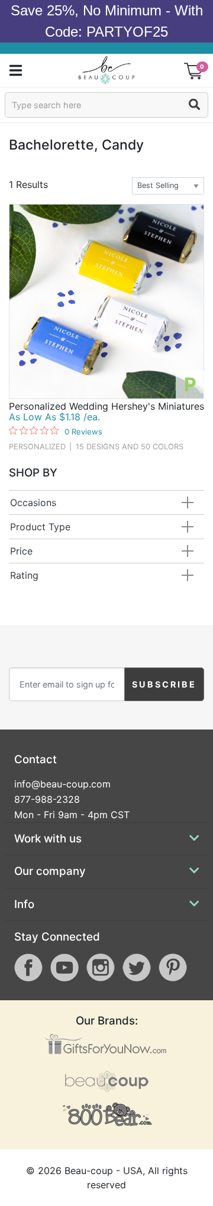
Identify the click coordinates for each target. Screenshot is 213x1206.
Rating (24, 575)
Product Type (40, 527)
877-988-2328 (47, 799)
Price (21, 551)
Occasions (33, 502)
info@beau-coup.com (62, 784)
